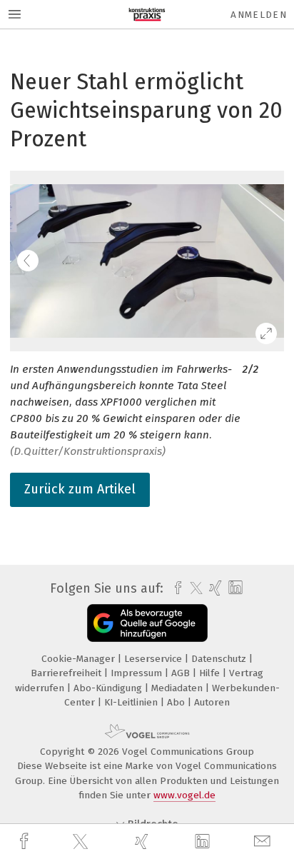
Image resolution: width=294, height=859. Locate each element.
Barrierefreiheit (67, 673)
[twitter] (82, 842)
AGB (182, 673)
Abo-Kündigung (109, 688)
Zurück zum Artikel (80, 489)
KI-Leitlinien (132, 702)
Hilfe (211, 673)
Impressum (138, 673)
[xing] (143, 841)
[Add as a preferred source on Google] (147, 623)
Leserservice (154, 659)
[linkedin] (204, 842)
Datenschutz (220, 659)
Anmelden (258, 15)
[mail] (264, 841)
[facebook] (25, 841)
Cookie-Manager (79, 659)
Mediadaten (178, 688)
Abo (177, 702)
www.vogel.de (184, 795)
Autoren (212, 702)
